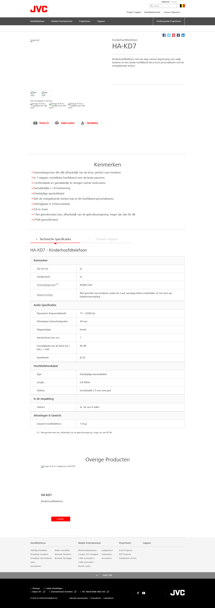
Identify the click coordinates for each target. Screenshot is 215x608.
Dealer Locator (68, 123)
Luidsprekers (107, 550)
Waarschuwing (45, 294)
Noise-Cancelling (62, 550)
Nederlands (166, 2)
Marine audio (84, 566)
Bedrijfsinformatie (152, 12)
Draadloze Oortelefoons (41, 558)
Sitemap (36, 588)
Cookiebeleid (108, 598)
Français (174, 2)
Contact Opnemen (172, 12)
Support (147, 543)
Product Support (134, 12)
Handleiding (92, 123)
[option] (61, 498)
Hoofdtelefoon (38, 543)
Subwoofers (107, 554)
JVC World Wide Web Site (93, 592)
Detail (60, 518)
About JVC (37, 592)
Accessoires (107, 558)
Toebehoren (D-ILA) (127, 558)
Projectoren (125, 543)
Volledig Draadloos (38, 550)
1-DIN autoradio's (86, 558)
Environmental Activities (62, 592)
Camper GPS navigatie (88, 554)
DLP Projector (125, 554)
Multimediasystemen (87, 550)
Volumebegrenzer (46, 284)
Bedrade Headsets (63, 554)
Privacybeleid (96, 598)
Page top (107, 575)
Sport (32, 562)
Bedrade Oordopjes (63, 558)
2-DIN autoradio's (86, 562)
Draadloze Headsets (39, 554)
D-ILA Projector (126, 550)
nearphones (35, 566)
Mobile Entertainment (89, 543)
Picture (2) (44, 123)
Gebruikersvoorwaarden (78, 598)
